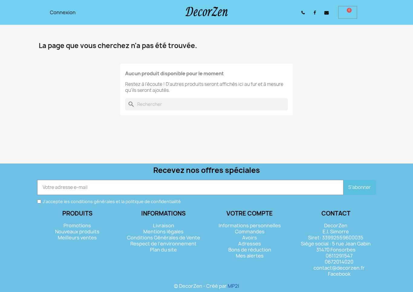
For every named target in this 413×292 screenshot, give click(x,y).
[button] (288, 13)
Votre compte (249, 213)
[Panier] (347, 12)
